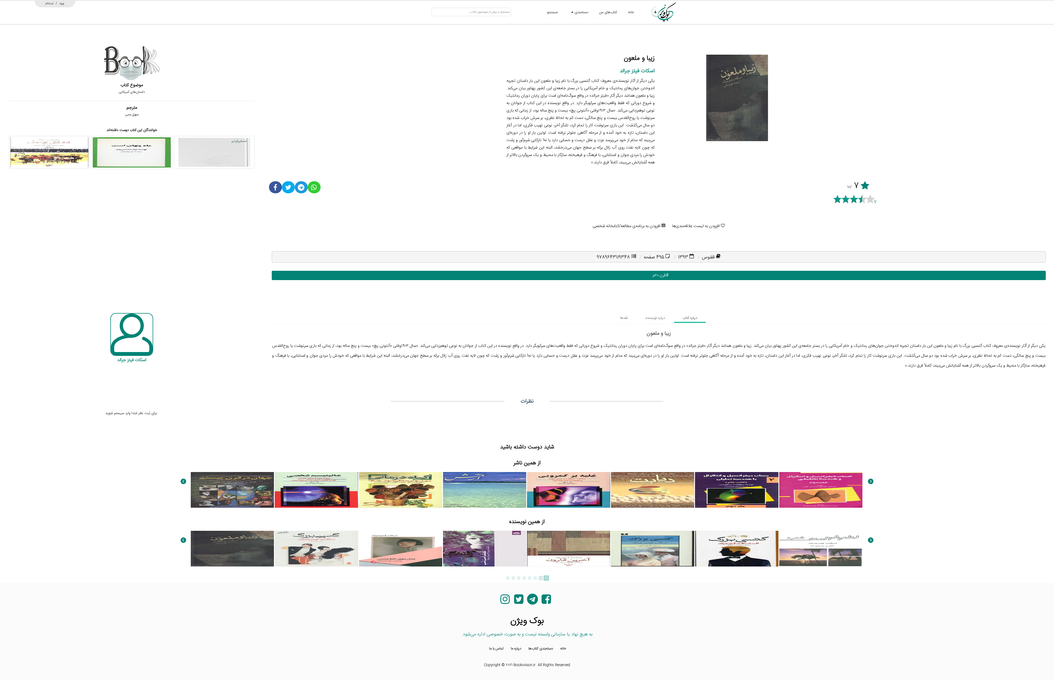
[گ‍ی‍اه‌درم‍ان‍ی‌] (400, 490)
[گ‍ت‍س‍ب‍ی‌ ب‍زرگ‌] (652, 548)
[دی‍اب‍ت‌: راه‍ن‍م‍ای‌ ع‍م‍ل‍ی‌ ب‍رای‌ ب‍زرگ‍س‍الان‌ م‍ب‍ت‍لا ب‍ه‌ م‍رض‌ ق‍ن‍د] (652, 490)
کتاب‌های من (608, 12)
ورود (61, 3)
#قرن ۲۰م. (658, 275)
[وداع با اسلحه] (316, 607)
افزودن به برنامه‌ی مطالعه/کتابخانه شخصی (627, 226)
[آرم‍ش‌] (484, 490)
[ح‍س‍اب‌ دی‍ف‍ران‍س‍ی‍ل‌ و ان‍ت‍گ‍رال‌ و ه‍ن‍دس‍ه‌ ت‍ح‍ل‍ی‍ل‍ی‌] (820, 490)
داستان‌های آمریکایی (132, 92)
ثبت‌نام (50, 3)
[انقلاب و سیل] (49, 152)
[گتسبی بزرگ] (316, 548)
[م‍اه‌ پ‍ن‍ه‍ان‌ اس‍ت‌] (132, 152)
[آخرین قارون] (568, 548)
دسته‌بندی (580, 12)
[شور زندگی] (484, 607)
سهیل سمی (132, 114)
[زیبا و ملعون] (232, 548)
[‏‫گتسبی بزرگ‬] (736, 548)
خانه (631, 12)
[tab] (690, 318)
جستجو (552, 12)
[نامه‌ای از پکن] (400, 607)
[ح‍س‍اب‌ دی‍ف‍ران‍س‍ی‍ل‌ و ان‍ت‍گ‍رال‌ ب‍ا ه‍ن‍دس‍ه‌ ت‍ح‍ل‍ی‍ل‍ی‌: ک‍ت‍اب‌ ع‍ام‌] (736, 490)
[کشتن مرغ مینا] (736, 607)
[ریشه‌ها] (232, 607)
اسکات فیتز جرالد (637, 71)
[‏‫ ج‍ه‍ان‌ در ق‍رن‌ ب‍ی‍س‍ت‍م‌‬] (232, 490)
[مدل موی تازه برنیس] (400, 548)
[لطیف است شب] (820, 548)
